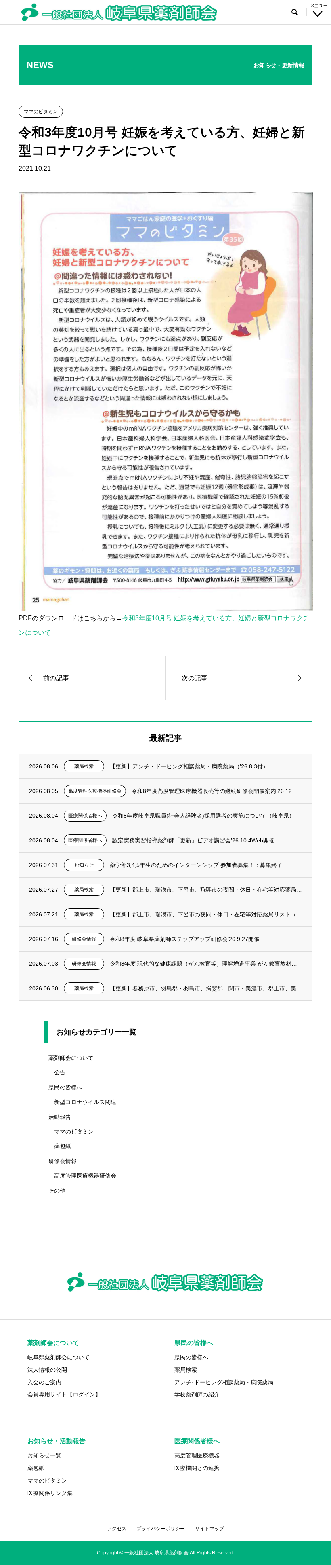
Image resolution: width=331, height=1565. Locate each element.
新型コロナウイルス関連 (85, 1102)
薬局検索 (185, 1369)
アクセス (116, 1528)
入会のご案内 (44, 1382)
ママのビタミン (74, 1131)
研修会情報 (62, 1161)
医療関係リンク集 (50, 1493)
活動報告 (59, 1117)
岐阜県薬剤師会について (58, 1357)
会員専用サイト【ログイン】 (64, 1394)
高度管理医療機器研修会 (85, 1175)
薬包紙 (62, 1146)
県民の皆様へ (65, 1087)
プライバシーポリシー (160, 1528)
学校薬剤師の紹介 (197, 1394)
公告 (59, 1072)
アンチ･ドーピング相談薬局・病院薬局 (223, 1382)
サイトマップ (209, 1528)
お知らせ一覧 (44, 1455)
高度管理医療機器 (197, 1455)
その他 (56, 1190)
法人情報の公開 (47, 1369)
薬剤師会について (71, 1058)
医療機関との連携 (197, 1468)
